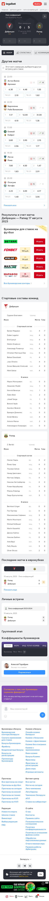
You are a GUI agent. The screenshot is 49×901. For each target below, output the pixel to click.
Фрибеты (6, 746)
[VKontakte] (30, 866)
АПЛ (28, 798)
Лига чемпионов (33, 788)
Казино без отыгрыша (36, 744)
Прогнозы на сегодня (12, 788)
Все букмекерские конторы (18, 283)
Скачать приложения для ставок (11, 738)
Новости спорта (9, 811)
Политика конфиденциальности (36, 828)
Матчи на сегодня (34, 785)
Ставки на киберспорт (36, 801)
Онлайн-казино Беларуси (33, 733)
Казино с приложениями (33, 748)
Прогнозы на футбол (11, 785)
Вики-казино (31, 753)
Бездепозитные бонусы (12, 750)
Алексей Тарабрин (19, 664)
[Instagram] (19, 866)
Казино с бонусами (34, 737)
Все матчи (30, 782)
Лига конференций (30, 10)
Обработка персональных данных (36, 839)
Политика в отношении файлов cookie (36, 833)
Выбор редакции (9, 821)
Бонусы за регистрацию (8, 754)
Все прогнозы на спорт (12, 782)
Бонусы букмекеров (11, 743)
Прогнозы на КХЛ (10, 798)
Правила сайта (32, 818)
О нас (28, 811)
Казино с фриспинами (36, 741)
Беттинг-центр (15, 10)
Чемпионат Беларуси (35, 795)
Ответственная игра (35, 843)
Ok (40, 874)
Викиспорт (7, 818)
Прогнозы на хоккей (11, 792)
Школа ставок (8, 815)
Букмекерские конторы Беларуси (10, 733)
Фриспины (30, 760)
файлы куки (23, 876)
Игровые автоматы (34, 772)
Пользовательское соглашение (34, 822)
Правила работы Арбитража (33, 848)
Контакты (30, 815)
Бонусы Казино (33, 756)
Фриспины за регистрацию (32, 764)
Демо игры (31, 768)
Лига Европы (32, 792)
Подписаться (24, 672)
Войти (37, 4)
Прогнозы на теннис (11, 795)
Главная (5, 10)
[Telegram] (24, 866)
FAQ (3, 825)
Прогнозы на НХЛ (10, 801)
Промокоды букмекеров (7, 759)
